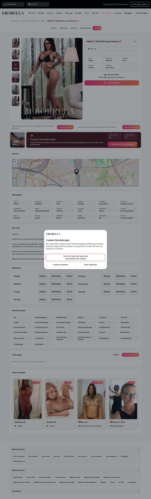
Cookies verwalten (60, 265)
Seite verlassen (90, 265)
